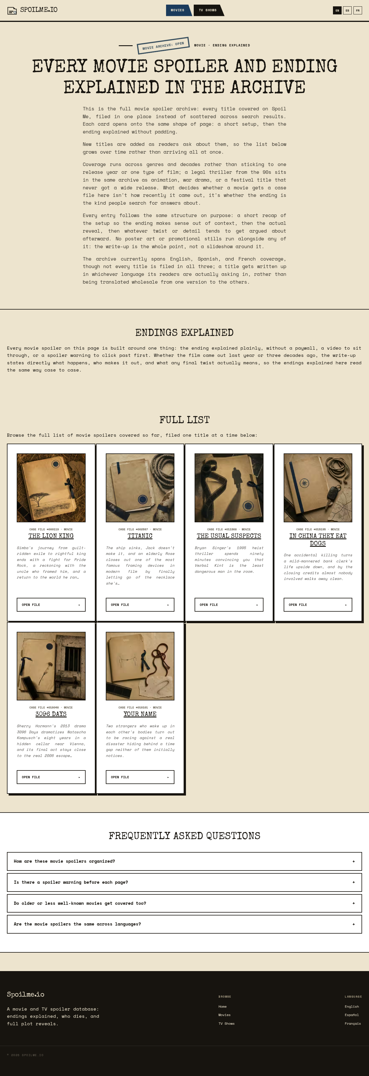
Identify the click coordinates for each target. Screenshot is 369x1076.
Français (353, 1023)
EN (337, 10)
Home (223, 1006)
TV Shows (208, 10)
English (352, 1006)
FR (357, 10)
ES (347, 10)
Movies (177, 10)
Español (352, 1014)
